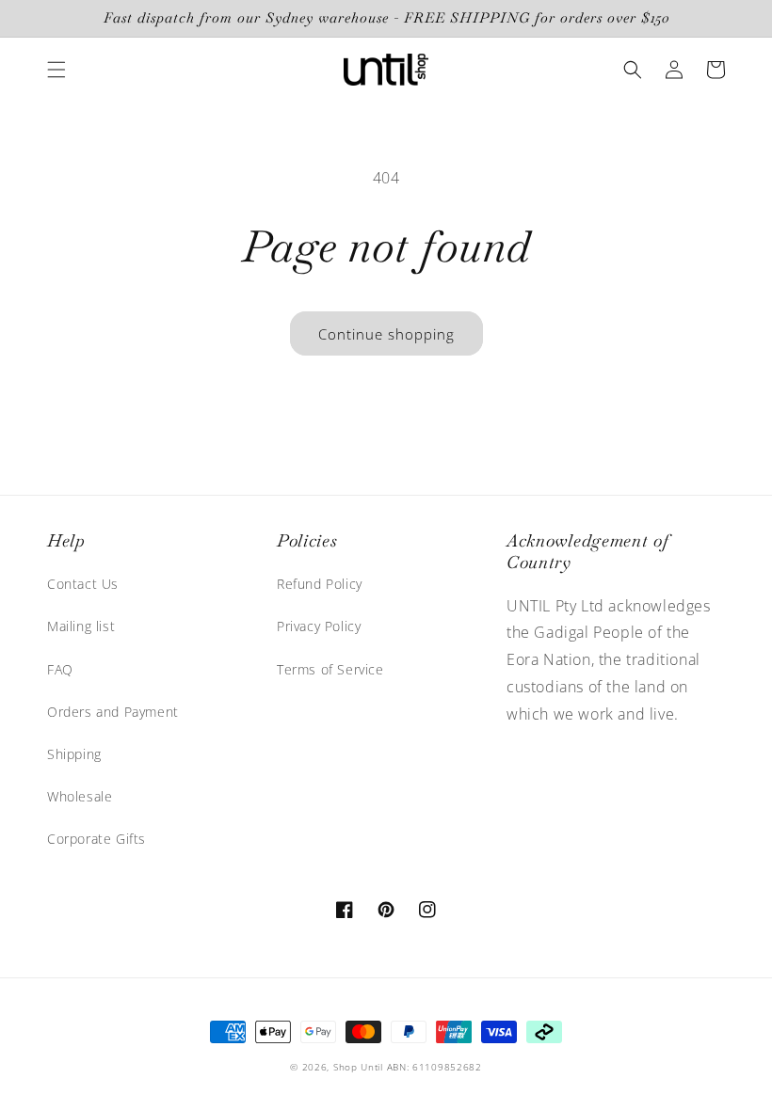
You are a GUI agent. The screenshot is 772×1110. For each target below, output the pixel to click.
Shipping (74, 754)
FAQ (60, 669)
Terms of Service (330, 669)
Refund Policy (319, 584)
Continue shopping (386, 334)
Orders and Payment (113, 712)
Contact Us (83, 584)
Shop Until (358, 1066)
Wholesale (79, 796)
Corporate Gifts (96, 839)
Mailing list (81, 626)
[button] (56, 69)
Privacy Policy (319, 626)
